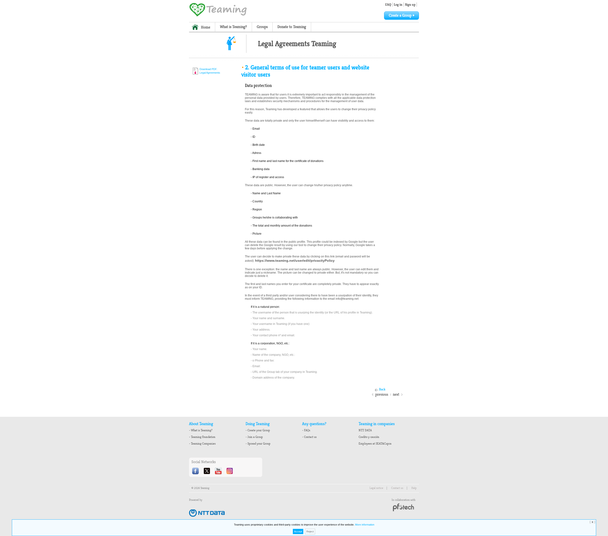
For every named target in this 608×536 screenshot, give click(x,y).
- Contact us (309, 437)
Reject (310, 531)
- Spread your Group (258, 444)
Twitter (207, 470)
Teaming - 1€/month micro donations (218, 9)
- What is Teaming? (200, 430)
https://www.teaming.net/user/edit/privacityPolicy (295, 260)
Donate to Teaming (291, 26)
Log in (398, 4)
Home (205, 27)
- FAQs (306, 430)
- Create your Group (258, 430)
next (396, 394)
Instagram (230, 470)
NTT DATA (365, 430)
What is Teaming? (233, 26)
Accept (298, 531)
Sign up (410, 4)
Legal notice (376, 488)
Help (414, 488)
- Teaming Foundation (202, 437)
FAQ (388, 4)
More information (364, 524)
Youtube (218, 470)
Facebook (195, 470)
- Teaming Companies (202, 444)
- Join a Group (254, 437)
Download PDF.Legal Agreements (210, 71)
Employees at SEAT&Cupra (375, 444)
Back (382, 389)
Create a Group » (401, 15)
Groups (262, 26)
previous (381, 394)
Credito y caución (369, 437)
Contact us (397, 488)
